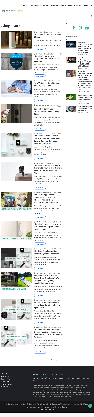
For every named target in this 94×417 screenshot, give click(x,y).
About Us (88, 5)
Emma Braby (40, 81)
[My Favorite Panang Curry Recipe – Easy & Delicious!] (71, 109)
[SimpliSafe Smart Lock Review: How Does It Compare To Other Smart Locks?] (16, 230)
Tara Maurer (39, 32)
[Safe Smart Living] (12, 11)
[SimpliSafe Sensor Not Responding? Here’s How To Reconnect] (16, 61)
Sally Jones (39, 163)
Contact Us (5, 376)
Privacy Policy (6, 379)
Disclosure (4, 387)
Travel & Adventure (58, 5)
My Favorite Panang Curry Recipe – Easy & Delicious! (85, 108)
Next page (54, 360)
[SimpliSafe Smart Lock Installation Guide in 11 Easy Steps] (16, 113)
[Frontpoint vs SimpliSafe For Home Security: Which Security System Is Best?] (16, 309)
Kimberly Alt (39, 133)
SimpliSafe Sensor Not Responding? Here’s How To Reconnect (46, 58)
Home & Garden (41, 5)
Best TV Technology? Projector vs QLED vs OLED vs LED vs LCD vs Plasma (84, 62)
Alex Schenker (40, 105)
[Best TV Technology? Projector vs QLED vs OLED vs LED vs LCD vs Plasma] (71, 60)
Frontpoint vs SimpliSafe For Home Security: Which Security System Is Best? (47, 305)
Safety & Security (75, 5)
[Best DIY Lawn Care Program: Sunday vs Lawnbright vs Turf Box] (71, 97)
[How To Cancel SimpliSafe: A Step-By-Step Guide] (16, 88)
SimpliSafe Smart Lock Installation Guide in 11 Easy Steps (46, 111)
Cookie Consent (6, 384)
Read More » (40, 49)
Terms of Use (5, 381)
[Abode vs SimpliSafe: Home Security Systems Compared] (16, 258)
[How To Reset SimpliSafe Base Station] (16, 40)
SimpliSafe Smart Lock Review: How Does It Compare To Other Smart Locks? (48, 226)
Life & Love (28, 5)
